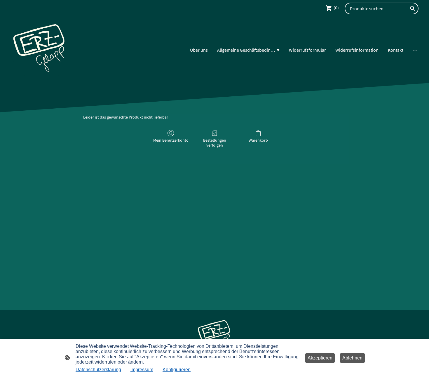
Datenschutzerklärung (98, 369)
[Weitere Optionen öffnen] (415, 49)
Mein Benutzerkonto (171, 140)
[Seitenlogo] (40, 50)
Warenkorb (258, 140)
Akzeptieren (320, 357)
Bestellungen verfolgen (214, 143)
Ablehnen (352, 357)
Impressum (141, 369)
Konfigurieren (177, 369)
